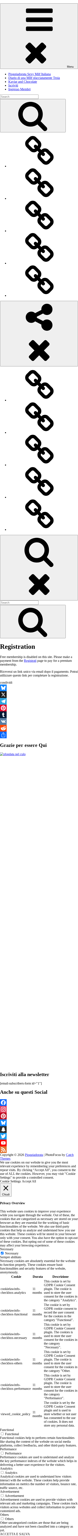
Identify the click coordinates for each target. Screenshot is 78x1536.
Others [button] (4, 1514)
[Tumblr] (39, 714)
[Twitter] (39, 1136)
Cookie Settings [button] (10, 1181)
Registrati (30, 660)
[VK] (39, 721)
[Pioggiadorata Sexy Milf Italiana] (39, 166)
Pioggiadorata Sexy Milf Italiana (29, 74)
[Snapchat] (39, 1129)
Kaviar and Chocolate (22, 81)
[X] (39, 694)
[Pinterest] (39, 708)
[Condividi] (39, 735)
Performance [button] (8, 1449)
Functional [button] (7, 1430)
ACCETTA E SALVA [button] (15, 1534)
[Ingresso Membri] (39, 295)
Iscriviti (13, 85)
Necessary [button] (7, 1249)
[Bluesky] (39, 687)
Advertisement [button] (9, 1491)
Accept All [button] (29, 1181)
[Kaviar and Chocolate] (39, 231)
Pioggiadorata (34, 1155)
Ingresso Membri (19, 89)
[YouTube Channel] (39, 1143)
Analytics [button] (6, 1468)
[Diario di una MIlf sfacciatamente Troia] (39, 198)
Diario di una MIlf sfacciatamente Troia (34, 78)
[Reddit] (39, 728)
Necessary (12, 1253)
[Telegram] (39, 701)
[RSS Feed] (39, 1149)
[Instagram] (39, 1109)
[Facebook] (39, 1102)
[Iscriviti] (39, 263)
